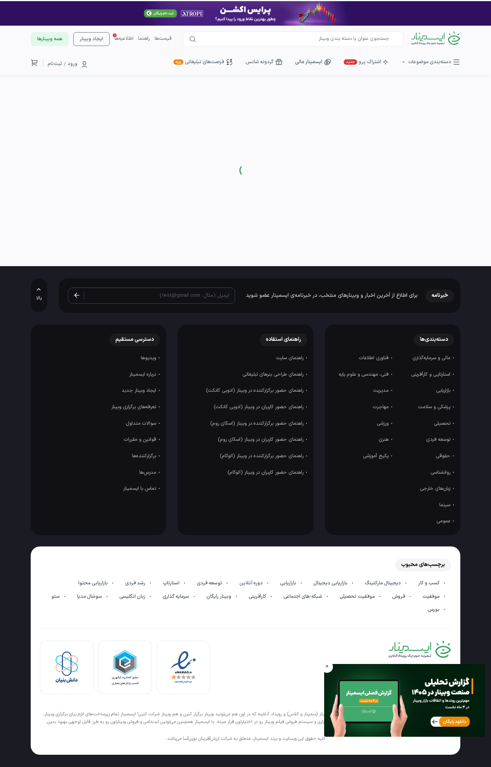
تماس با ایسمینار (140, 488)
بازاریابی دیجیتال (331, 583)
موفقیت (431, 596)
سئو (56, 596)
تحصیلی (443, 423)
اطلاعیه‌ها (123, 39)
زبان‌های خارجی (436, 488)
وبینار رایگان (219, 596)
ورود (72, 64)
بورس (434, 609)
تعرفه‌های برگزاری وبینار (134, 407)
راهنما (144, 39)
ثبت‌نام (55, 64)
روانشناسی (441, 472)
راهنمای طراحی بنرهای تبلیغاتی (273, 374)
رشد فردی (136, 583)
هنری (384, 439)
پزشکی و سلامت (435, 407)
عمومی (444, 521)
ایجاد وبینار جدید (140, 390)
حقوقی (444, 456)
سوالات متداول (142, 423)
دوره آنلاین (251, 583)
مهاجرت (381, 407)
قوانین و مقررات (141, 439)
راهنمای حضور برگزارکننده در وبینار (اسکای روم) (257, 423)
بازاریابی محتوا (93, 583)
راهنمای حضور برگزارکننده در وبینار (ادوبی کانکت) (255, 390)
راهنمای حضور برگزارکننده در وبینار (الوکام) (262, 456)
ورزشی (383, 423)
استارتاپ (172, 583)
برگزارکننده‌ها (145, 456)
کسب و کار (429, 583)
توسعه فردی (439, 439)
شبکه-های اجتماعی (303, 596)
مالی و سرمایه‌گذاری (432, 358)
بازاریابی (444, 390)
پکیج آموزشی (376, 456)
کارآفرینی (258, 596)
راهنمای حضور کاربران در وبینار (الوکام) (266, 472)
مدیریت (381, 390)
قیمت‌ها (163, 39)
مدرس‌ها (148, 472)
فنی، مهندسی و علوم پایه (364, 374)
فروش (399, 596)
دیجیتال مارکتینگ (383, 583)
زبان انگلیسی (133, 596)
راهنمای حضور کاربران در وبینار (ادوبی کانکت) (259, 407)
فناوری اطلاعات (374, 358)
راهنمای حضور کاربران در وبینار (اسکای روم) (261, 439)
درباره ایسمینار (143, 374)
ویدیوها (149, 358)
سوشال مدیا (90, 596)
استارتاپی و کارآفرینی (431, 374)
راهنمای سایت (290, 358)
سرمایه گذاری (176, 596)
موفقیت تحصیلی (357, 596)
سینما (445, 505)
